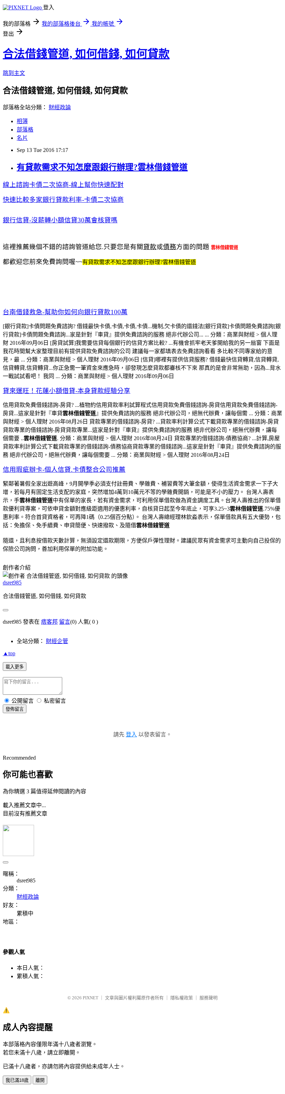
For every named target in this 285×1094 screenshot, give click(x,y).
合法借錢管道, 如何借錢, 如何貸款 (86, 54)
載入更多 (15, 666)
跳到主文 (14, 73)
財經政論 (60, 107)
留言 (64, 622)
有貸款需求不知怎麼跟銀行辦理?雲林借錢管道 (102, 167)
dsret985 (12, 583)
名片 (22, 138)
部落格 (25, 130)
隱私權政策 (181, 997)
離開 (39, 1080)
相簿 (22, 121)
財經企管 (57, 641)
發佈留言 (15, 709)
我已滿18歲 (17, 1080)
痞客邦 (49, 622)
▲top (9, 653)
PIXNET (90, 997)
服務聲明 (209, 997)
